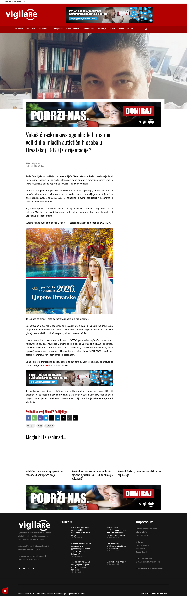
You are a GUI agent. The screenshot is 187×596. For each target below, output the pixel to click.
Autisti (30, 426)
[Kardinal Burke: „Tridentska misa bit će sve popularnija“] (139, 454)
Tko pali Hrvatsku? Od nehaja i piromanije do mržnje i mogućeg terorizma (80, 565)
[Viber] (40, 418)
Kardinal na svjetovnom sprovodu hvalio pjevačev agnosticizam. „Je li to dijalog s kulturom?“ (92, 474)
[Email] (51, 418)
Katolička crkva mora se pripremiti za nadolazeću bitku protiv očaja (44, 473)
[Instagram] (23, 568)
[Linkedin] (57, 418)
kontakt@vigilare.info (151, 561)
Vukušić (49, 426)
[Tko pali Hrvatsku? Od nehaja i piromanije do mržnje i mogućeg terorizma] (65, 563)
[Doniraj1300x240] (93, 129)
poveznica (47, 365)
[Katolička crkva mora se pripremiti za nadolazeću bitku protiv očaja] (47, 454)
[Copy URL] (75, 418)
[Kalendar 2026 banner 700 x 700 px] (69, 271)
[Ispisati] (69, 418)
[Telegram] (45, 418)
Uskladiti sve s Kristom (116, 561)
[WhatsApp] (34, 418)
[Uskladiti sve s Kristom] (100, 563)
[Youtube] (32, 568)
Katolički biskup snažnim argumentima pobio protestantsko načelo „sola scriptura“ (116, 531)
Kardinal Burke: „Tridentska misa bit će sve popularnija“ (139, 473)
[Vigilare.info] (32, 14)
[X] (63, 418)
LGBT (40, 426)
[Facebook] (28, 418)
